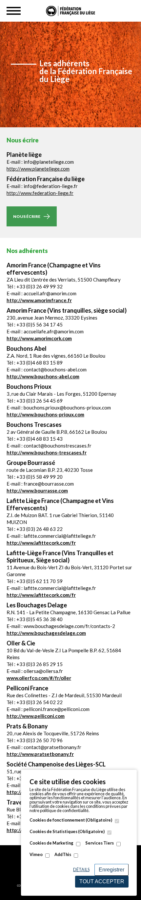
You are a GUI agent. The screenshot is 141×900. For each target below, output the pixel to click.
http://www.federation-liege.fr (40, 193)
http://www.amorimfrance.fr (39, 300)
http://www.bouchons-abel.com (43, 376)
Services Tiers (99, 843)
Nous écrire (26, 216)
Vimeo (36, 854)
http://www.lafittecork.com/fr (41, 543)
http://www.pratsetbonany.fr (40, 754)
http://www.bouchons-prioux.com (45, 414)
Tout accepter (101, 881)
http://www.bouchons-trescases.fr (47, 452)
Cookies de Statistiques (67, 831)
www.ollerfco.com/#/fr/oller (39, 678)
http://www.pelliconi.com (36, 716)
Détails (81, 869)
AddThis (62, 854)
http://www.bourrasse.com (37, 490)
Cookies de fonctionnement (71, 820)
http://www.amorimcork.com (39, 338)
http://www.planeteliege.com (38, 169)
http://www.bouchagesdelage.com (46, 633)
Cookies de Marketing (51, 843)
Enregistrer (111, 869)
